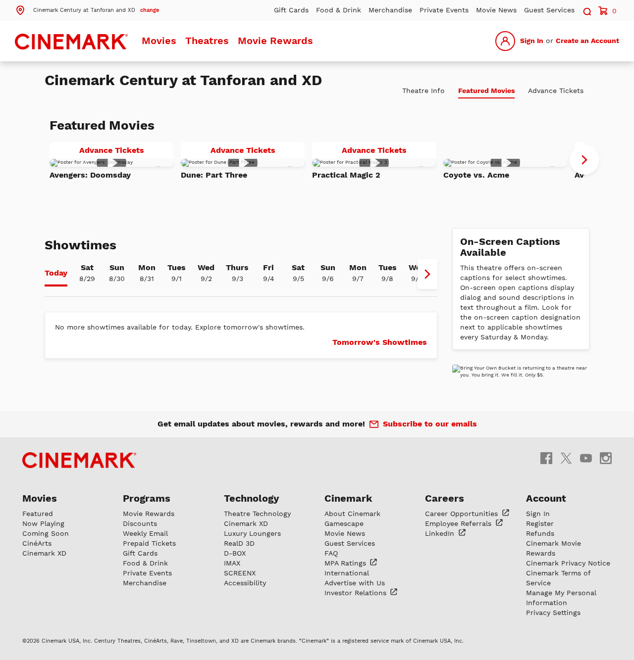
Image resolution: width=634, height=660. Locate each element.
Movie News (496, 10)
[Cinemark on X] (566, 457)
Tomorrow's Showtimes (379, 342)
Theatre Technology (257, 514)
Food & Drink (338, 10)
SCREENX (240, 573)
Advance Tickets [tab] (555, 90)
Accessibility (245, 583)
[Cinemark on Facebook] (546, 457)
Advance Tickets (126, 152)
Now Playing (43, 523)
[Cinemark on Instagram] (606, 457)
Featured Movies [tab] (486, 90)
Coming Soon (45, 533)
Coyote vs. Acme (476, 175)
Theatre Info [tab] (423, 90)
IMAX (232, 563)
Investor (356, 593)
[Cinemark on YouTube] (586, 457)
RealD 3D (239, 543)
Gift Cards (291, 10)
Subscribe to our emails (430, 423)
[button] (87, 9)
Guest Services (549, 10)
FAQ (331, 553)
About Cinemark (352, 514)
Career (462, 514)
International (346, 573)
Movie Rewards (275, 41)
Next (584, 160)
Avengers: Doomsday (90, 175)
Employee (459, 523)
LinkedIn (441, 533)
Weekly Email (145, 533)
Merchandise (390, 10)
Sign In (531, 41)
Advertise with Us (354, 583)
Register (540, 523)
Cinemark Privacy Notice (568, 563)
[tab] (56, 274)
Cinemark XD (44, 553)
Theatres (207, 41)
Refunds (540, 533)
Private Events (444, 10)
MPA (346, 563)
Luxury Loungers (252, 533)
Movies (159, 41)
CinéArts (37, 543)
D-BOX (235, 553)
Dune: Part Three (214, 175)
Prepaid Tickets (149, 543)
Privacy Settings (553, 612)
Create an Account (587, 41)
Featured (37, 514)
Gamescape (344, 523)
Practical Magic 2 (346, 175)
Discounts (140, 523)
